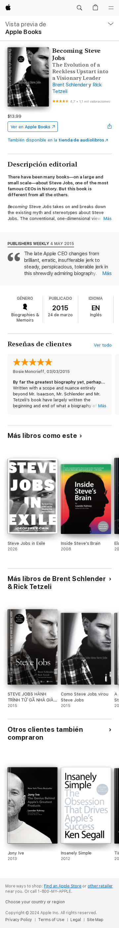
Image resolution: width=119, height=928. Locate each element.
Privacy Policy (18, 919)
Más (107, 218)
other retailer (100, 886)
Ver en (31, 126)
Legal (75, 919)
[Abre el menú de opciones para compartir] (109, 126)
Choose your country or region (35, 902)
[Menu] (111, 8)
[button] (79, 8)
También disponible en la (56, 140)
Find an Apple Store (63, 886)
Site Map (95, 919)
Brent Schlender (69, 85)
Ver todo (102, 345)
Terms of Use (51, 919)
